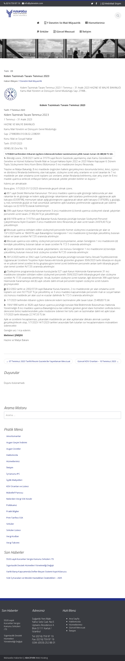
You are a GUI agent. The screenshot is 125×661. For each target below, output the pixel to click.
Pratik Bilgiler (12, 511)
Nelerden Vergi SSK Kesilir (19, 498)
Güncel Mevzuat (77, 627)
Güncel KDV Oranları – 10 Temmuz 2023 (98, 361)
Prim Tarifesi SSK (14, 517)
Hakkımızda (12, 454)
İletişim (9, 467)
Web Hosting (42, 657)
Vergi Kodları (12, 536)
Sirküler (10, 523)
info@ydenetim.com (33, 3)
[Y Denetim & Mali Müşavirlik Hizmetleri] (16, 13)
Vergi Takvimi (12, 542)
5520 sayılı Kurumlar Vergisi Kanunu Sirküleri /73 (30, 559)
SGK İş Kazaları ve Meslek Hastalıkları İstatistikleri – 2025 (34, 577)
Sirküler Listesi (13, 530)
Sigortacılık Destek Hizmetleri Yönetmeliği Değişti (30, 565)
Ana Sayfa (74, 618)
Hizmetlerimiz (13, 461)
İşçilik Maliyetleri (14, 479)
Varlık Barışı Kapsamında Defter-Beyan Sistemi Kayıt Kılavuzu (36, 571)
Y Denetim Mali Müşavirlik (30, 81)
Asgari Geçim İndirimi (16, 442)
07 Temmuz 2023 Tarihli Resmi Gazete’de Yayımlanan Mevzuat (38, 361)
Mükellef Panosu (14, 492)
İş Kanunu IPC (13, 473)
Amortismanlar (13, 436)
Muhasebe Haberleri (13, 657)
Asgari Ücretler (13, 448)
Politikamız (11, 505)
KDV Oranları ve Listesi (17, 486)
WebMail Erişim (112, 3)
